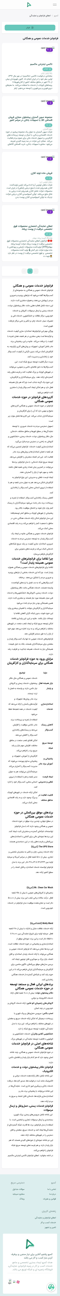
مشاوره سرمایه (18, 1194)
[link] (56, 15)
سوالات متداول (18, 1189)
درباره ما (52, 1194)
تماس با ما (51, 1189)
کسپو (56, 15)
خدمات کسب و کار (48, 1222)
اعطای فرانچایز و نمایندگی (40, 15)
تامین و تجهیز (50, 1227)
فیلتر (28, 27)
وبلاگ (21, 1198)
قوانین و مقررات (49, 1198)
